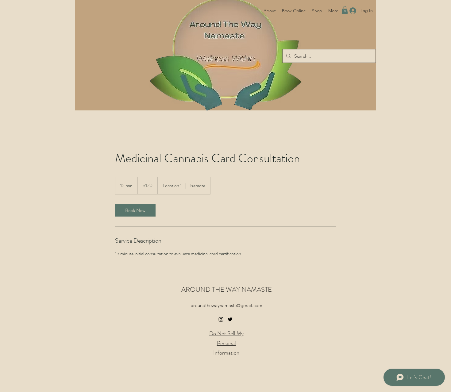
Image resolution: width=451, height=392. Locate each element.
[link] (135, 210)
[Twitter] (230, 319)
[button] (344, 10)
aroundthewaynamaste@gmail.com (226, 305)
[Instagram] (221, 319)
